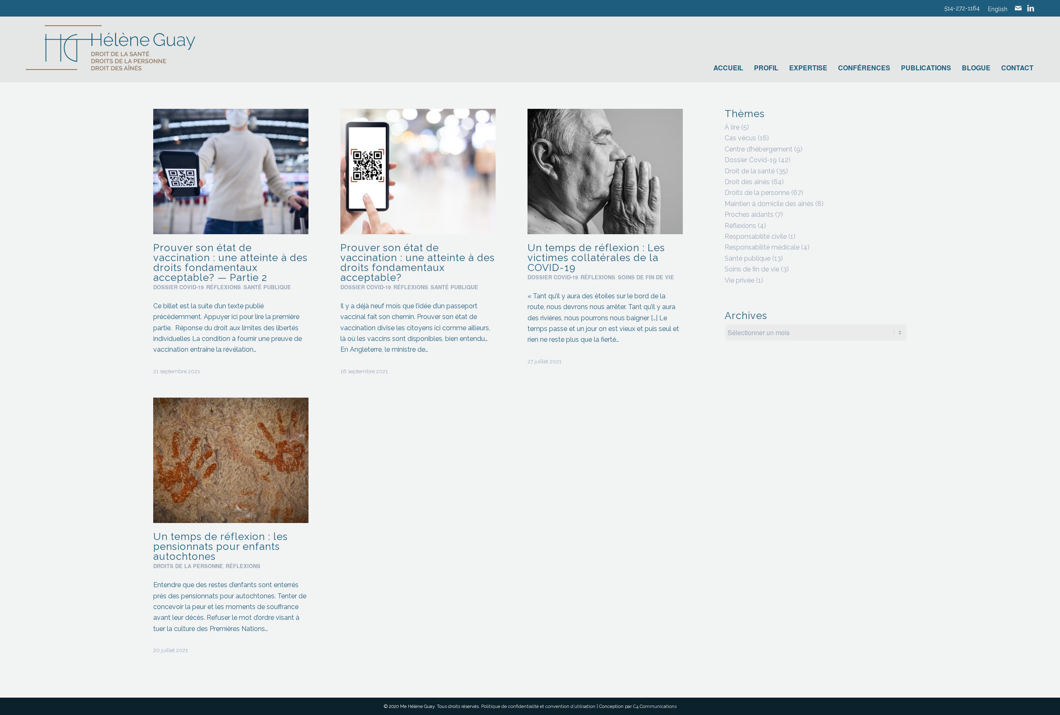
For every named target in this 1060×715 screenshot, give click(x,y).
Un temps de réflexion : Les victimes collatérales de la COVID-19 (596, 258)
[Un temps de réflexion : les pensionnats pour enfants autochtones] (230, 460)
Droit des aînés (747, 182)
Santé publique (267, 287)
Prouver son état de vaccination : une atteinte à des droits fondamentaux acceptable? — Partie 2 (230, 262)
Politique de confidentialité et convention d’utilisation (538, 706)
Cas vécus (740, 138)
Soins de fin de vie (646, 277)
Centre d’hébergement (759, 149)
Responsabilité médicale (762, 247)
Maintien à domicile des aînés (769, 204)
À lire (732, 127)
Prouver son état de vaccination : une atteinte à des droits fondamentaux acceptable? (417, 262)
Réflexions (223, 287)
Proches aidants (749, 214)
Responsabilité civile (756, 236)
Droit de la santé (750, 171)
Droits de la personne (188, 566)
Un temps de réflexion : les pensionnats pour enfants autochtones (220, 546)
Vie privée (739, 280)
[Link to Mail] (1018, 8)
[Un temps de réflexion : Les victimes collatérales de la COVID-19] (605, 171)
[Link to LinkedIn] (1030, 8)
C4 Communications (655, 706)
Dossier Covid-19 (178, 287)
